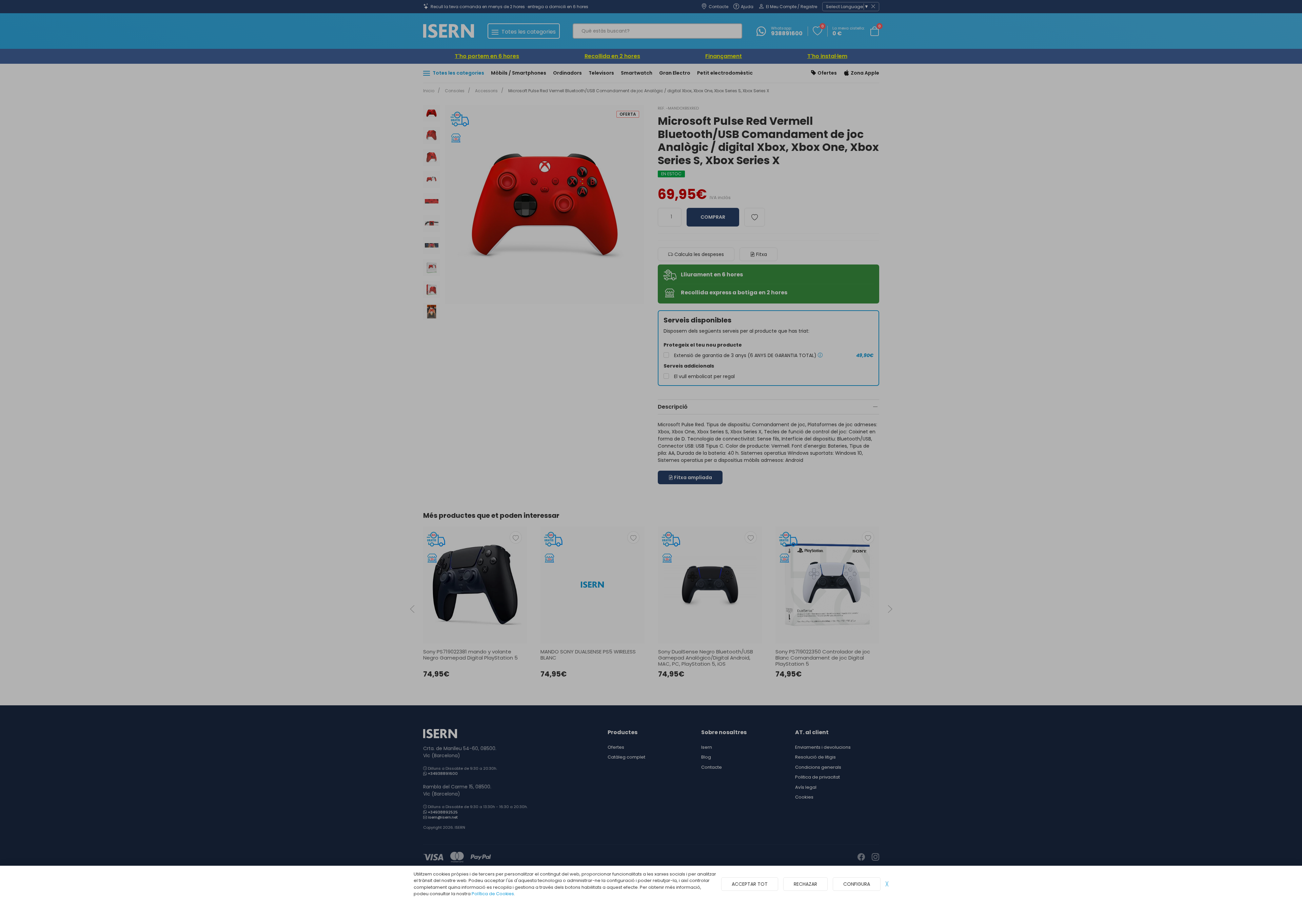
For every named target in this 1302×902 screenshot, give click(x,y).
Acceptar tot (750, 884)
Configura (856, 884)
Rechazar (805, 884)
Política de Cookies (493, 894)
